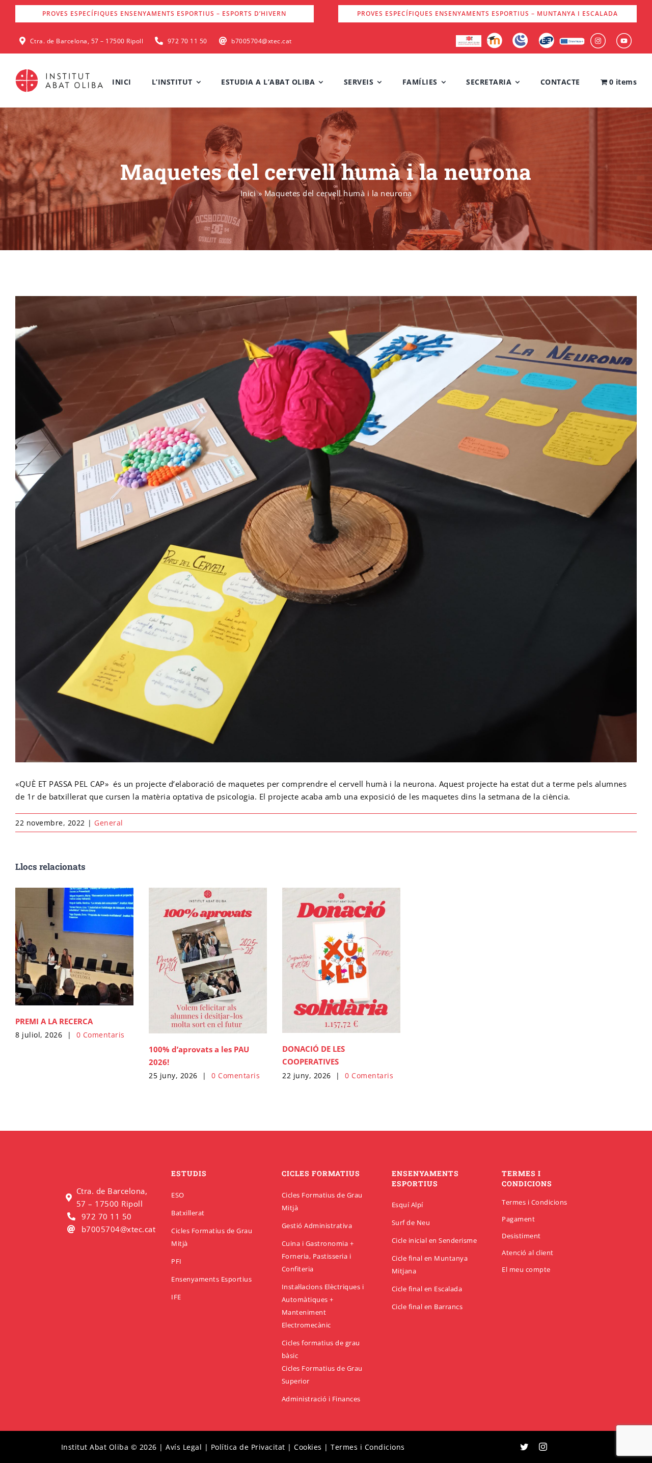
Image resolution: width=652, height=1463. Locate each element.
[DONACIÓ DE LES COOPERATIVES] (341, 960)
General (108, 823)
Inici (248, 193)
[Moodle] (494, 36)
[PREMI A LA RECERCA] (74, 946)
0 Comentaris (100, 1035)
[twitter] (524, 1447)
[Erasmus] (572, 41)
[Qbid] (546, 36)
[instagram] (543, 1447)
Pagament (518, 1218)
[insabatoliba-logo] (60, 71)
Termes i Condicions (534, 1202)
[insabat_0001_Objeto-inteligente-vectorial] (598, 37)
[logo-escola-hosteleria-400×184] (468, 39)
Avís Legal (184, 1447)
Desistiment (521, 1235)
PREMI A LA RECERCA (54, 1021)
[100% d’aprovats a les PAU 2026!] (208, 961)
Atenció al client (528, 1252)
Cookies (308, 1447)
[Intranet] (520, 36)
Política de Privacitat (248, 1447)
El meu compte (526, 1269)
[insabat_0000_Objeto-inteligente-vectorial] (624, 37)
